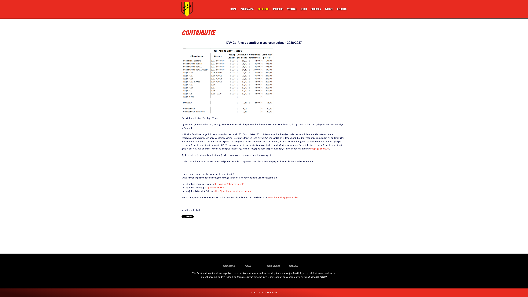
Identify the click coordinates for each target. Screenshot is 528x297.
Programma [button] (247, 9)
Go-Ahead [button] (263, 9)
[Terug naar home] (187, 9)
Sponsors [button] (278, 9)
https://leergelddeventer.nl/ (229, 184)
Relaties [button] (341, 9)
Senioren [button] (316, 9)
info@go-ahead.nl (319, 148)
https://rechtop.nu (214, 187)
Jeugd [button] (304, 9)
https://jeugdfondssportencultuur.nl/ (232, 191)
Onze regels (273, 266)
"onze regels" (320, 277)
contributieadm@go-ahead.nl (283, 197)
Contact (293, 266)
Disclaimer (229, 266)
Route (248, 266)
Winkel (329, 9)
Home (233, 9)
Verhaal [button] (292, 9)
